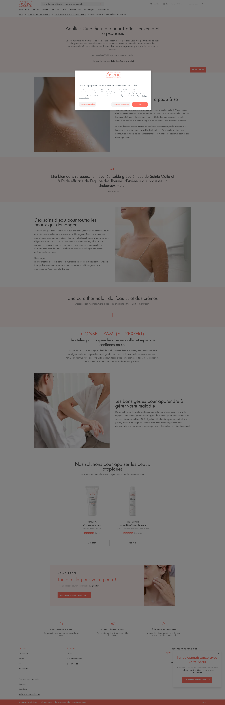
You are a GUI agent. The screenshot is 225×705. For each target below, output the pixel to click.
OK (140, 104)
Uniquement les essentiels (121, 104)
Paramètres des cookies (87, 104)
